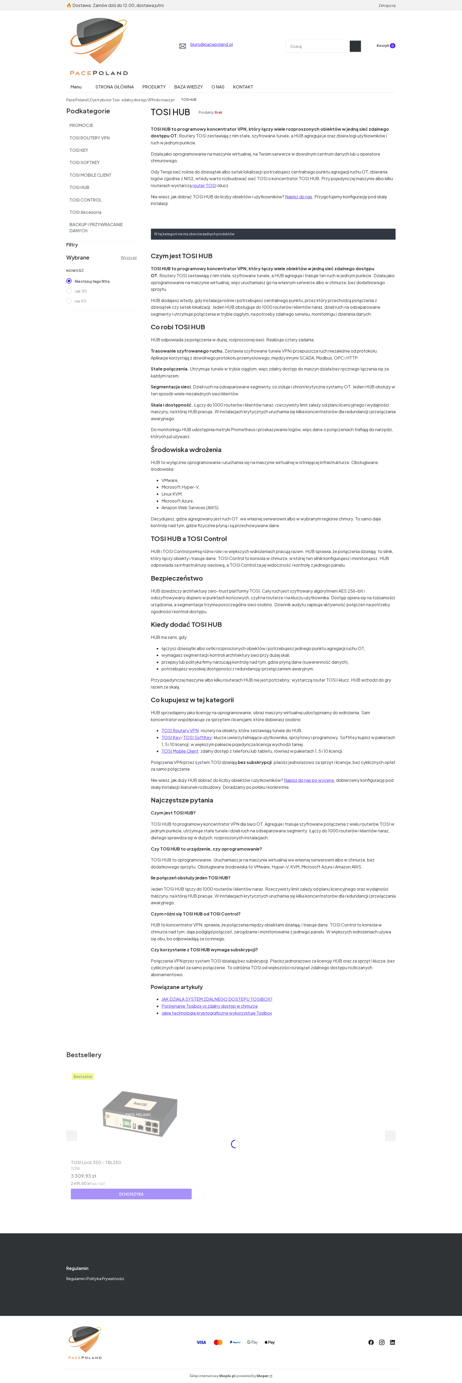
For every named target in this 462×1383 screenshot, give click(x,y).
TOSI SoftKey (197, 737)
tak (78, 291)
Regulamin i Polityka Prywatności (95, 1278)
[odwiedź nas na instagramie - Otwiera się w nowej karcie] (382, 1342)
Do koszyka (131, 1194)
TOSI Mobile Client (179, 751)
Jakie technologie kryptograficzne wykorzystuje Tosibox (216, 1013)
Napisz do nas (298, 196)
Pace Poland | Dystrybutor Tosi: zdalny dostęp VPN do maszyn (120, 99)
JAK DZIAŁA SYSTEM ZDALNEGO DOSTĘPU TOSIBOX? (216, 999)
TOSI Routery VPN (180, 730)
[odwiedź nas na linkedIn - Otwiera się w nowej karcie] (392, 1342)
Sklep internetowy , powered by (229, 1376)
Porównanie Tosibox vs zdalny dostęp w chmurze (209, 1006)
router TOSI (204, 185)
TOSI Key (171, 737)
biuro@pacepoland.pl (211, 44)
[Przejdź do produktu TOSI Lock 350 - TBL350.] (138, 1114)
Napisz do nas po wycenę (309, 780)
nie (77, 301)
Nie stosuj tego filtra (92, 281)
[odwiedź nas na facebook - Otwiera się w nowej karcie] (371, 1342)
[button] (355, 46)
